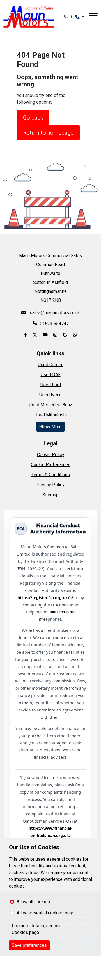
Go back (33, 117)
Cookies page (25, 932)
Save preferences (29, 945)
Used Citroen (50, 364)
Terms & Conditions (50, 474)
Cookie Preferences (50, 464)
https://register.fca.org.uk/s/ (45, 597)
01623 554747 (54, 323)
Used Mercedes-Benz (50, 404)
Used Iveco (50, 394)
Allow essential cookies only (45, 912)
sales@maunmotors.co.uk (54, 312)
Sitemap (50, 494)
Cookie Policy (50, 454)
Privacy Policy (50, 484)
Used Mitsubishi (51, 414)
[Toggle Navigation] (93, 16)
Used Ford (50, 384)
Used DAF (51, 374)
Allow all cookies (33, 901)
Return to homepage (48, 132)
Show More (50, 426)
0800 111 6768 (62, 612)
